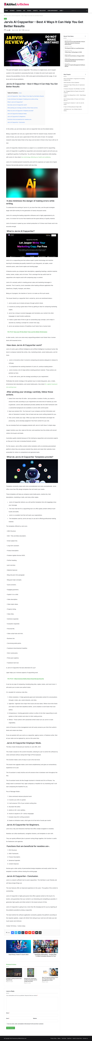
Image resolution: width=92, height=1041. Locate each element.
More (61, 10)
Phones (29, 10)
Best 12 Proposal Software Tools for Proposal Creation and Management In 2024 (50, 979)
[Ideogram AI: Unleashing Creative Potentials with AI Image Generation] (32, 972)
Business (19, 10)
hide (20, 92)
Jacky (8, 30)
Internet (12, 10)
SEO (24, 10)
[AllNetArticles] (16, 4)
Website (35, 1018)
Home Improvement (53, 10)
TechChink (64, 1038)
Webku (59, 1038)
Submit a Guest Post (77, 1038)
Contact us (85, 1038)
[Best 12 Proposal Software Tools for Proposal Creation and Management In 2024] (50, 972)
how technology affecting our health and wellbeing (35, 157)
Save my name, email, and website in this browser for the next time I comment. (25, 1023)
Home (6, 10)
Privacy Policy (54, 1038)
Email (7, 1018)
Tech (10, 15)
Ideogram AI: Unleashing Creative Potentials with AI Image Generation (30, 980)
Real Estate (43, 10)
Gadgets (35, 10)
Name (8, 1013)
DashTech (69, 1038)
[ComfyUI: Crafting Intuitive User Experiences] (14, 972)
